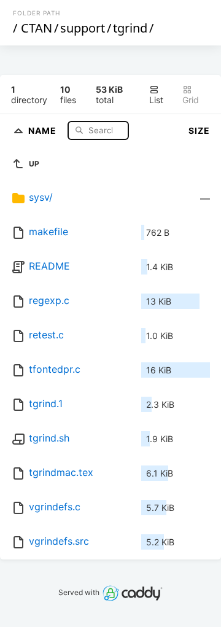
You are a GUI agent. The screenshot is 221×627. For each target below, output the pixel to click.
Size (199, 130)
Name (43, 130)
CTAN (36, 28)
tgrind (130, 28)
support (82, 28)
